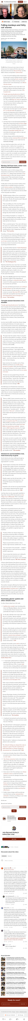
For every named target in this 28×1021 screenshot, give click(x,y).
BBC (18, 383)
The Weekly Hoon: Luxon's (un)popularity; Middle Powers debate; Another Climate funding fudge (16, 983)
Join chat (14, 839)
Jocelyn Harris (7, 868)
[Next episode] (4, 18)
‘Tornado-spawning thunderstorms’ (9, 305)
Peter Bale (20, 960)
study (17, 643)
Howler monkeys (8, 187)
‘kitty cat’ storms (16, 99)
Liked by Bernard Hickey (9, 869)
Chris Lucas (6, 907)
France (5, 783)
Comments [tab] (4, 856)
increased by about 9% (11, 421)
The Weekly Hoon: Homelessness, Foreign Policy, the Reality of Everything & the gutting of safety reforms (16, 993)
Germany (5, 785)
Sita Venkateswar (9, 896)
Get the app (22, 818)
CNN (14, 640)
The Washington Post (10, 262)
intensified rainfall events (15, 130)
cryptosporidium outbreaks (19, 138)
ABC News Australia (20, 559)
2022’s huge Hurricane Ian (13, 428)
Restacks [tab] (10, 856)
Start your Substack (10, 1015)
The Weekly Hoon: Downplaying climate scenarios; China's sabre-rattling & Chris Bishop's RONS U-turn (15, 988)
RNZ (22, 750)
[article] (14, 959)
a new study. (8, 757)
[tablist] (6, 856)
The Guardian (10, 231)
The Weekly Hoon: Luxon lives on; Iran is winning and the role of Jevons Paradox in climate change (16, 963)
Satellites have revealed (9, 606)
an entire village (22, 123)
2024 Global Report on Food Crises (9, 588)
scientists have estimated (14, 635)
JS (4, 930)
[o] (3, 959)
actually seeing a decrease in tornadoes (13, 365)
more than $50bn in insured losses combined (14, 425)
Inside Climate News (6, 658)
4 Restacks (16, 847)
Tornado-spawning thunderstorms (11, 94)
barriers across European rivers (12, 679)
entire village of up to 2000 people (12, 496)
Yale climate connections (9, 759)
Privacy (13, 1011)
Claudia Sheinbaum (22, 248)
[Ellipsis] (26, 868)
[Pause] (1, 18)
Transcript (16, 21)
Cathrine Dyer (12, 38)
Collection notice (23, 1011)
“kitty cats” (11, 411)
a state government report (19, 280)
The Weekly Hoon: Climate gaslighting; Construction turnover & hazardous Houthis (16, 978)
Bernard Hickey (4, 38)
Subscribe (20, 1)
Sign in (25, 1)
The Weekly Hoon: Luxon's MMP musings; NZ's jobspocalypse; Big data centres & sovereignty (16, 968)
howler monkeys (19, 79)
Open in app (7, 21)
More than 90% (16, 292)
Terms (17, 1011)
